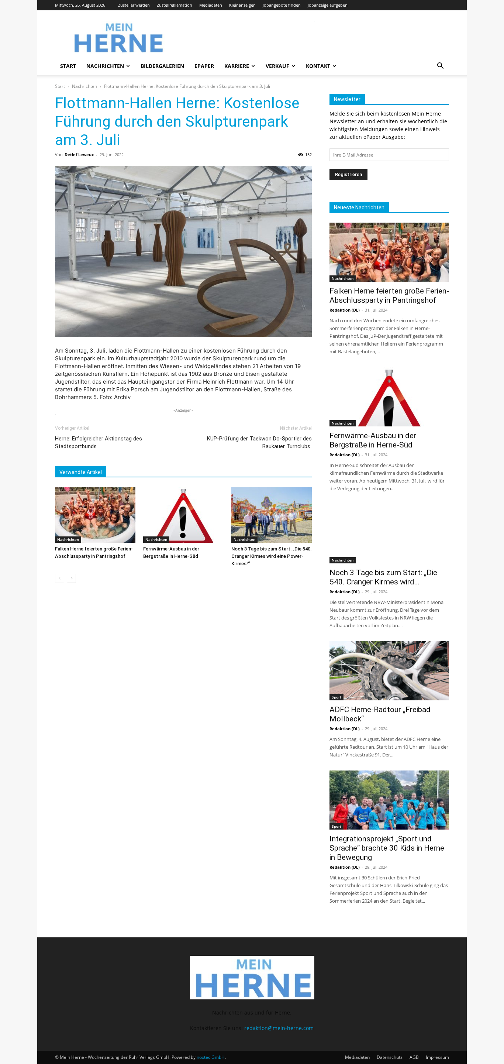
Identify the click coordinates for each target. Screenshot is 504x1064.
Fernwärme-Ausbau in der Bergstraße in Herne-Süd (372, 440)
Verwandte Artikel (80, 472)
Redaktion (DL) (344, 310)
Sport (336, 697)
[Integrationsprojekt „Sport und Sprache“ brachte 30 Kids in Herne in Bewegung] (389, 800)
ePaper (204, 65)
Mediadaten (210, 5)
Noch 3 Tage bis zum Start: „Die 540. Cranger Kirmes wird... (383, 577)
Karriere (236, 65)
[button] (440, 66)
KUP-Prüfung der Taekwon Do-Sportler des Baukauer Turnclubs (259, 442)
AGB (414, 1057)
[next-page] (71, 578)
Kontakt (318, 65)
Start (68, 65)
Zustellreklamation (174, 5)
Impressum (437, 1057)
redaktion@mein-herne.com (279, 1028)
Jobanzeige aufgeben (328, 5)
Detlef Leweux (79, 154)
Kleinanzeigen (242, 5)
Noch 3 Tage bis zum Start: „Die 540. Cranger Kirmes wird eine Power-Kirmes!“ (271, 556)
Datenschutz (390, 1057)
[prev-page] (59, 578)
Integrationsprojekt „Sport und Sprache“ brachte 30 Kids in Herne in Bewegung (386, 848)
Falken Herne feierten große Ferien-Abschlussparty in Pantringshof (389, 295)
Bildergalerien (162, 65)
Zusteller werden (134, 5)
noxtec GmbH (211, 1057)
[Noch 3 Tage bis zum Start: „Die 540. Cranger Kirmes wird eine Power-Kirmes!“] (271, 515)
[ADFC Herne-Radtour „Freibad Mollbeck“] (389, 670)
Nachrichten (105, 65)
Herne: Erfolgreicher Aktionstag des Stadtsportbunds (98, 442)
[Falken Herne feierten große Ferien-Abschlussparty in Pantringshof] (95, 515)
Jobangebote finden (282, 5)
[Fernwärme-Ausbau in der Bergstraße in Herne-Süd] (183, 515)
